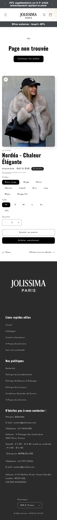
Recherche (10, 368)
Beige (26, 182)
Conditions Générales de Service (21, 394)
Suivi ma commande (15, 350)
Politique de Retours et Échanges (21, 381)
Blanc (7, 194)
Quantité (6, 217)
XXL (8, 211)
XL (43, 205)
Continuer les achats (28, 59)
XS (6, 205)
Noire (39, 182)
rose (46, 188)
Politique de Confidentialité (19, 375)
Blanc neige (10, 182)
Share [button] (8, 252)
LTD (41, 513)
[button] (5, 15)
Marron (8, 188)
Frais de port (6, 172)
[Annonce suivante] (52, 4)
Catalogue (10, 331)
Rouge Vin (22, 194)
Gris (35, 188)
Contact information (15, 338)
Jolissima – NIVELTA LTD (30, 513)
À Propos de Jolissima (16, 344)
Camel (22, 188)
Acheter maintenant (28, 240)
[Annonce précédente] (5, 4)
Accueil (9, 325)
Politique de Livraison (16, 387)
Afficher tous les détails (40, 252)
